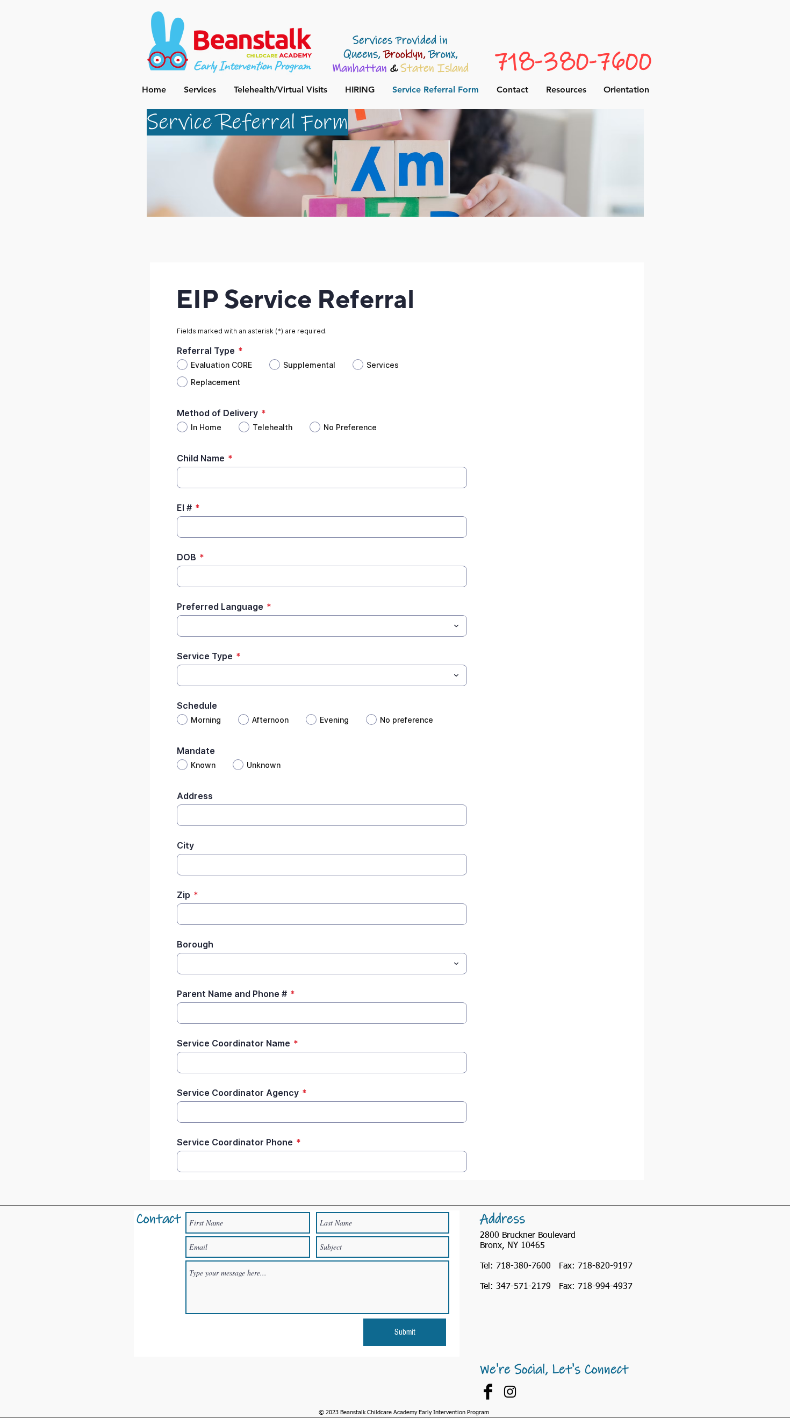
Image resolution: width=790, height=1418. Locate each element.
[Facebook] (488, 1392)
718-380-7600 (573, 60)
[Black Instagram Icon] (510, 1392)
